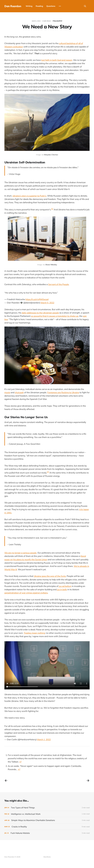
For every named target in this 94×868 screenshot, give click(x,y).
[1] (52, 209)
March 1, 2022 (44, 739)
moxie (7, 392)
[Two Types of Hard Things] (47, 807)
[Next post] (88, 780)
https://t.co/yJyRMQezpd (36, 299)
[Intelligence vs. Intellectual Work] (47, 814)
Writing (29, 6)
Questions (50, 6)
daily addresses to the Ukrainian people (40, 312)
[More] (60, 6)
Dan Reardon (12, 6)
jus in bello (62, 589)
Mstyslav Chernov (51, 155)
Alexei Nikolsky (51, 264)
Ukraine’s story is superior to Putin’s (29, 195)
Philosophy (57, 21)
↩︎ (20, 761)
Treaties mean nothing (34, 633)
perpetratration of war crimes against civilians (26, 592)
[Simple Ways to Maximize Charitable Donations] (47, 820)
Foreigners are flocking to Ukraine (63, 392)
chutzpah (19, 392)
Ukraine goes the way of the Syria (50, 576)
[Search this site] (85, 6)
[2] (48, 472)
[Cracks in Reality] (47, 827)
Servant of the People (58, 284)
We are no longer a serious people (20, 552)
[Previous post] (6, 780)
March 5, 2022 (47, 302)
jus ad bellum (65, 586)
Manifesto (47, 857)
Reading (39, 6)
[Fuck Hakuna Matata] (47, 833)
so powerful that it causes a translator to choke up (54, 316)
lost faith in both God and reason (56, 60)
